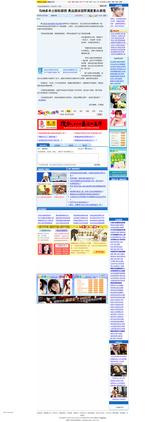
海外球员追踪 (118, 247)
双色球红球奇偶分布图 (117, 297)
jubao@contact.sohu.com (90, 420)
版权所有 (103, 418)
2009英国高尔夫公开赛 (117, 237)
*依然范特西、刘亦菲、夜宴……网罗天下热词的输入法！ (56, 152)
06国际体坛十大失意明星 (118, 359)
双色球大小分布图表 (116, 285)
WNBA (122, 254)
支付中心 (55, 413)
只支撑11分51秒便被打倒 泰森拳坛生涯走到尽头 (88, 197)
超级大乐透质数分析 (116, 312)
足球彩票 (116, 266)
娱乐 (77, 2)
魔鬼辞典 (65, 251)
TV (98, 2)
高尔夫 (118, 261)
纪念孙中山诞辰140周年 (118, 66)
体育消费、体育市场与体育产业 (82, 178)
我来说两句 (79, 15)
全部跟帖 (57, 145)
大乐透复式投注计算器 (117, 326)
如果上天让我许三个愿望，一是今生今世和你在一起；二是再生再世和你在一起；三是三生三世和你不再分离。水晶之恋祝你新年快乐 (89, 243)
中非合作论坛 (114, 64)
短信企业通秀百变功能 (61, 234)
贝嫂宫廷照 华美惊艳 (119, 399)
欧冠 (111, 247)
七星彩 (120, 333)
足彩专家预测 (114, 273)
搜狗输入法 (47, 413)
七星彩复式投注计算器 (117, 329)
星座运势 (58, 249)
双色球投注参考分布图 (117, 295)
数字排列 (113, 338)
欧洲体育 (42, 100)
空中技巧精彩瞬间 (59, 184)
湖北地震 (113, 69)
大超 (115, 259)
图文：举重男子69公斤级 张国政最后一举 (85, 205)
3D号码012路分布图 (117, 319)
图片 (81, 111)
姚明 (119, 71)
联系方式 (83, 413)
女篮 (121, 259)
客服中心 (76, 413)
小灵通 (54, 227)
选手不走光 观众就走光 (78, 202)
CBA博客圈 (114, 71)
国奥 (118, 244)
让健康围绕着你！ (120, 23)
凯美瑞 (120, 78)
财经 (81, 2)
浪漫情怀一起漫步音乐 (61, 236)
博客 (113, 2)
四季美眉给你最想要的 (119, 175)
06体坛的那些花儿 (116, 364)
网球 (113, 261)
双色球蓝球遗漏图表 (116, 292)
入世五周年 (117, 83)
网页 (68, 111)
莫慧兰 (112, 19)
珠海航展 (122, 64)
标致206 (113, 81)
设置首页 (40, 413)
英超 (111, 249)
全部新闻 (122, 413)
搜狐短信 (44, 227)
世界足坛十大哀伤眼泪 (117, 383)
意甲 (121, 249)
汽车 (87, 2)
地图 (87, 111)
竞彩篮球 (119, 338)
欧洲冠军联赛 (114, 76)
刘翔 (119, 74)
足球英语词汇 (75, 183)
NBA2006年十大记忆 (117, 361)
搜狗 (120, 2)
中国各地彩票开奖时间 (117, 280)
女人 (94, 2)
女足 (115, 244)
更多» (101, 111)
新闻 (69, 2)
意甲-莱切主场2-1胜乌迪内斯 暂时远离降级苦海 (88, 186)
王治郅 (123, 71)
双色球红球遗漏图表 (116, 290)
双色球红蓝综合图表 (116, 288)
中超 (121, 242)
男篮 (118, 259)
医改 (111, 83)
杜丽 (111, 23)
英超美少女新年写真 (116, 380)
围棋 (121, 261)
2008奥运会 (120, 69)
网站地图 (115, 413)
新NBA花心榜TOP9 (118, 378)
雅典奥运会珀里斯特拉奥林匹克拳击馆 (84, 194)
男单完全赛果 (114, 225)
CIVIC (112, 78)
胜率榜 (121, 225)
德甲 (118, 249)
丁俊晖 (122, 266)
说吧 (93, 111)
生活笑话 (65, 253)
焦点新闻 (113, 62)
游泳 (59, 6)
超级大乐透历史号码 (116, 300)
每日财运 (65, 249)
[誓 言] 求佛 (42, 236)
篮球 (122, 74)
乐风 (116, 78)
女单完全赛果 (114, 227)
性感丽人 (65, 227)
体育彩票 (122, 76)
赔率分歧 (122, 275)
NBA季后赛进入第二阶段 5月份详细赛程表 (86, 191)
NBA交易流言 (121, 256)
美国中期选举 (120, 62)
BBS (116, 2)
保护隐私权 (91, 413)
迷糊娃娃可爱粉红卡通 (119, 172)
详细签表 (113, 232)
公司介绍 (108, 413)
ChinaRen (103, 2)
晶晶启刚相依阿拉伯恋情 (119, 356)
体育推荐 (118, 220)
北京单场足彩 (114, 278)
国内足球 (113, 242)
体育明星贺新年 (121, 19)
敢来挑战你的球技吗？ (61, 240)
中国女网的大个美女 (44, 184)
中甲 (111, 244)
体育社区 (118, 342)
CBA (118, 254)
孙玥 (111, 26)
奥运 (111, 266)
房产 (91, 2)
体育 (73, 2)
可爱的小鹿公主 (59, 197)
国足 (118, 242)
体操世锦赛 (114, 74)
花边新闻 (58, 251)
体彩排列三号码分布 (116, 314)
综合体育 (54, 6)
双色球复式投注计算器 (117, 324)
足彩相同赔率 (114, 275)
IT (84, 2)
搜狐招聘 (62, 413)
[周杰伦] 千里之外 (43, 233)
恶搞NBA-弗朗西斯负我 (118, 385)
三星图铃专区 (45, 230)
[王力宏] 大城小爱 (43, 238)
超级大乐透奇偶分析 (116, 309)
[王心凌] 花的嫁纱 (43, 240)
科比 (116, 263)
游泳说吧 (58, 24)
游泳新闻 (51, 24)
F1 (125, 69)
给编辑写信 (120, 407)
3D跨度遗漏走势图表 (117, 321)
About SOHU (100, 413)
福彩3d (120, 336)
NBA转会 (113, 256)
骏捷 (117, 81)
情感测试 (58, 253)
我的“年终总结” (119, 26)
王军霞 (112, 21)
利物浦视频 (121, 251)
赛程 (118, 232)
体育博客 (118, 6)
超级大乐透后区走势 (116, 307)
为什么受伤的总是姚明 (44, 197)
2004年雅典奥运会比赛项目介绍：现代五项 (86, 181)
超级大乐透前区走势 (116, 304)
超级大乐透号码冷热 (116, 302)
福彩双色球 (114, 336)
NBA (115, 254)
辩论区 (85, 145)
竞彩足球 (122, 278)
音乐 (74, 111)
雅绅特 (121, 81)
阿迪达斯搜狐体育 (43, 6)
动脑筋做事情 (120, 21)
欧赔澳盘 (122, 273)
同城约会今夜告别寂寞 (61, 238)
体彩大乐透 (114, 333)
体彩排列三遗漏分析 (116, 316)
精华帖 (71, 145)
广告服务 (69, 413)
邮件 (109, 2)
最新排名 (123, 232)
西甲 (115, 249)
